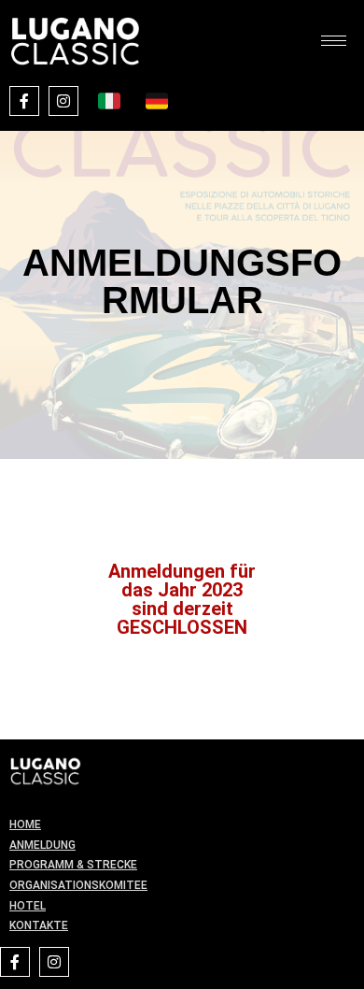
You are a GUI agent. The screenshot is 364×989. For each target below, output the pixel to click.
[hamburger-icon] (334, 40)
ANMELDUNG (42, 845)
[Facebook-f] (24, 101)
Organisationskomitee (78, 885)
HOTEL (27, 905)
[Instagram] (63, 101)
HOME (25, 824)
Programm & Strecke (73, 864)
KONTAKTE (38, 925)
